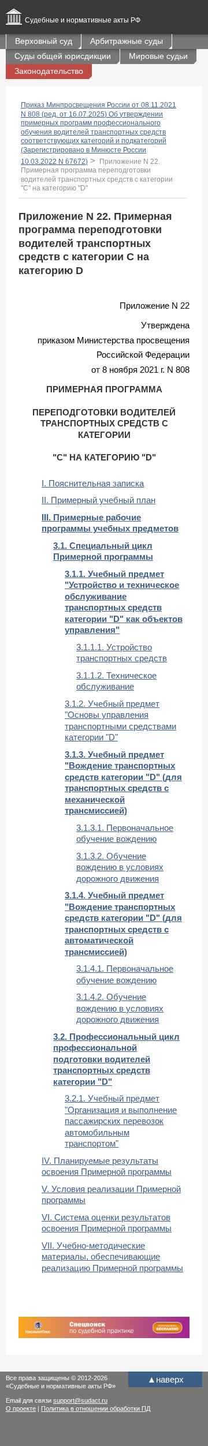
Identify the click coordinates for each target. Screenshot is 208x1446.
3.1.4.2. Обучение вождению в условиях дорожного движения (120, 1008)
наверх (165, 1379)
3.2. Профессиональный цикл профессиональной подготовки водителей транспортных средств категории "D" (116, 1059)
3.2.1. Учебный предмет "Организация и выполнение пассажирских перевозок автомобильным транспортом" (121, 1120)
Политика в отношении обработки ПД (95, 1408)
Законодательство (48, 71)
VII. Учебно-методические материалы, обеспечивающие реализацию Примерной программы (112, 1257)
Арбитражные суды (126, 41)
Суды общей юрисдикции (62, 56)
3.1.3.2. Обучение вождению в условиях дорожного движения (120, 867)
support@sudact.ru (80, 1400)
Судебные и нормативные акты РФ (82, 20)
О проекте (21, 1408)
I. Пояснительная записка (93, 483)
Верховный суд (43, 41)
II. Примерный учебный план (98, 500)
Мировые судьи (158, 56)
